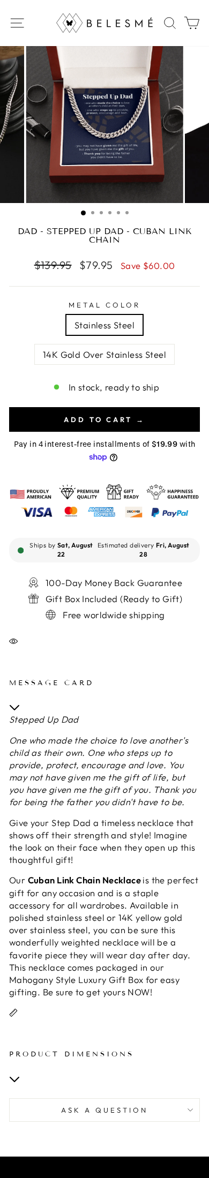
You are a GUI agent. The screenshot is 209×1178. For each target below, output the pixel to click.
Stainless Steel (104, 325)
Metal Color (104, 305)
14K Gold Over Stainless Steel (104, 354)
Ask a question (104, 1110)
